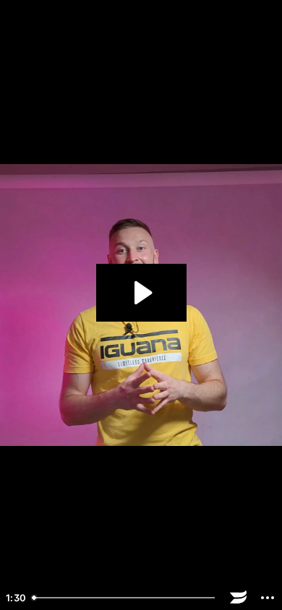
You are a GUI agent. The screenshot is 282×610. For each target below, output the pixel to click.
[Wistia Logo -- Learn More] (238, 597)
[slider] (125, 597)
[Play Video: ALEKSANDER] (141, 293)
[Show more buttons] (267, 597)
